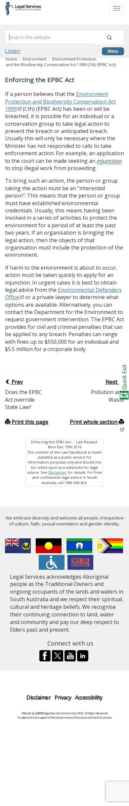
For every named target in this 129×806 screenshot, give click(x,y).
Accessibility (89, 697)
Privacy (63, 697)
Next (112, 381)
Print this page (29, 421)
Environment (34, 59)
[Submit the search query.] (109, 37)
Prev (16, 381)
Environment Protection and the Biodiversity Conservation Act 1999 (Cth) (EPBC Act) (61, 61)
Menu (113, 51)
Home (12, 59)
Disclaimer (57, 472)
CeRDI (38, 713)
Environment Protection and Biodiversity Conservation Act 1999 (60, 101)
